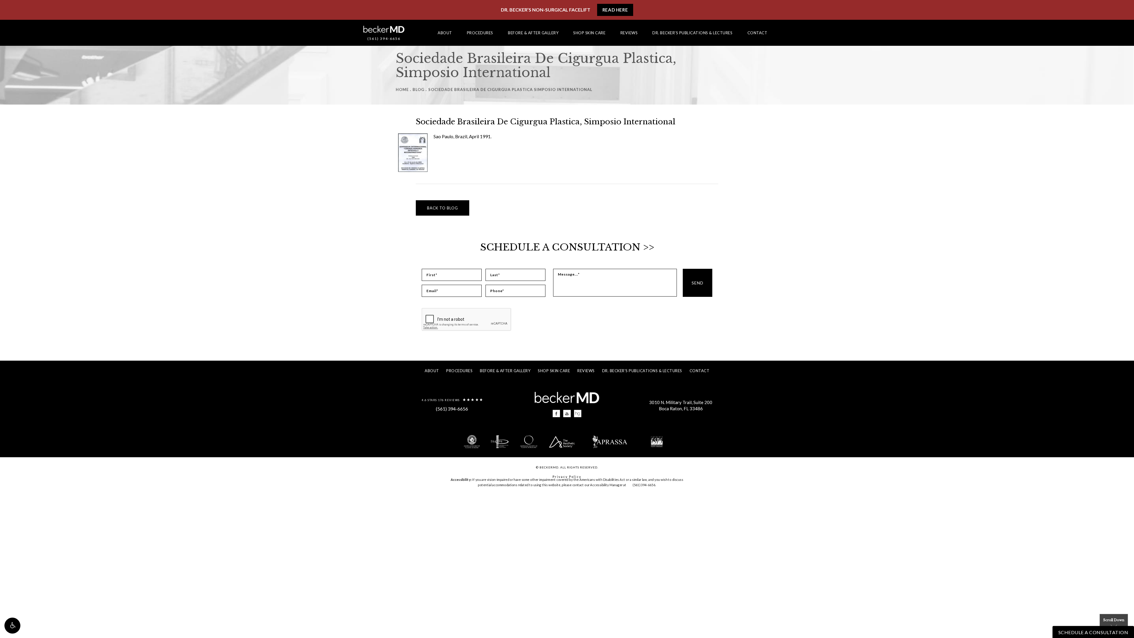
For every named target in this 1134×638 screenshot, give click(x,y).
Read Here (615, 9)
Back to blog (442, 208)
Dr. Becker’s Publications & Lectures (692, 32)
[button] (12, 626)
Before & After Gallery (533, 32)
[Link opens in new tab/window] (556, 413)
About (445, 32)
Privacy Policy (567, 477)
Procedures (480, 32)
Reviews (629, 32)
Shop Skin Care (589, 32)
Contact (757, 32)
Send (697, 282)
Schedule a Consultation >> (567, 247)
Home (402, 89)
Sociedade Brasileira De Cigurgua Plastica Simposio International (510, 89)
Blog (418, 89)
